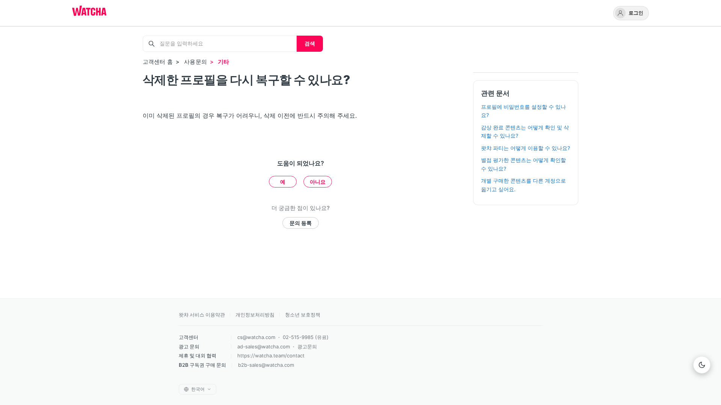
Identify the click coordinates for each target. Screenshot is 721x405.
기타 (223, 61)
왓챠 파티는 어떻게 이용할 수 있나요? (525, 148)
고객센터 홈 (158, 61)
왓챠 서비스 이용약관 (202, 315)
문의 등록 (301, 223)
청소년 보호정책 (302, 315)
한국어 (198, 389)
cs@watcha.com (256, 337)
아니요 (318, 181)
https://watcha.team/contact (271, 355)
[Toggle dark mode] (701, 365)
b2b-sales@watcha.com (266, 365)
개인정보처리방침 (255, 315)
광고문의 (307, 347)
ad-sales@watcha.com (263, 347)
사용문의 (195, 61)
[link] (631, 13)
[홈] (89, 12)
